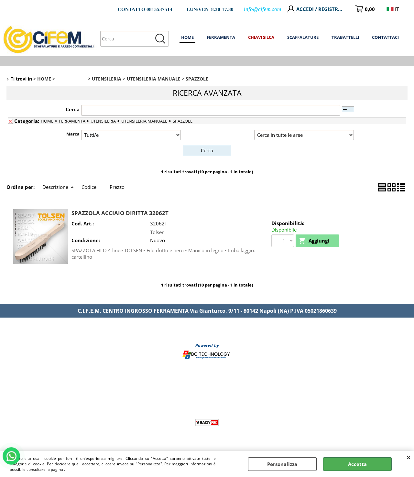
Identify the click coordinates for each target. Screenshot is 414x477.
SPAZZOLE (182, 121)
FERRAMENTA (221, 37)
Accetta (357, 464)
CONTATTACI (385, 37)
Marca (73, 134)
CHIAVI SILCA (261, 37)
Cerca (73, 109)
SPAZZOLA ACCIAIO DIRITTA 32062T (120, 213)
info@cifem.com (262, 9)
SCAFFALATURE (303, 37)
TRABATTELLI (345, 37)
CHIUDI (409, 457)
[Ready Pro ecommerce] (207, 422)
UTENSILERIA (103, 121)
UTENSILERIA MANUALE (144, 121)
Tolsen (157, 232)
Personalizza (282, 464)
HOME (187, 37)
